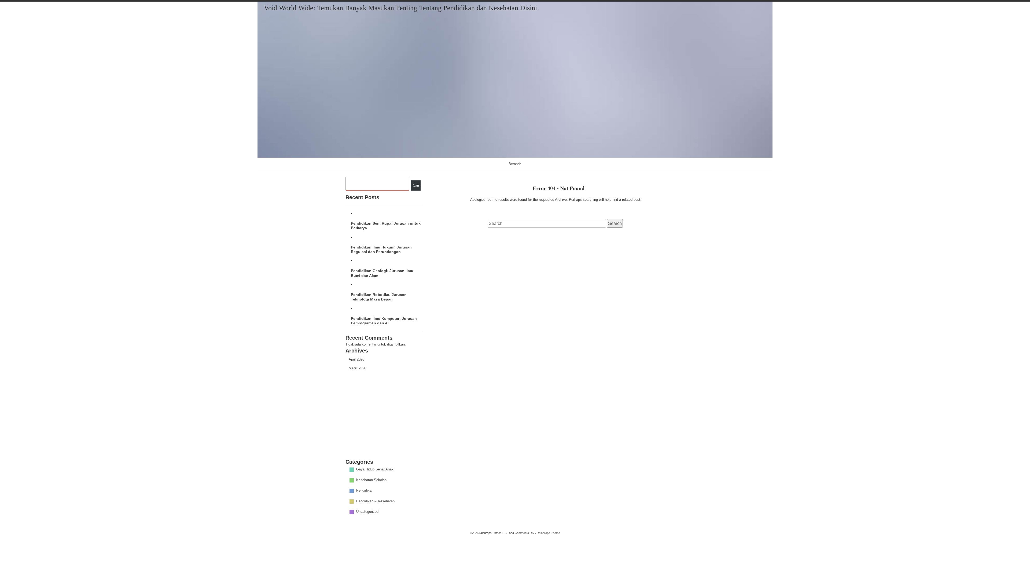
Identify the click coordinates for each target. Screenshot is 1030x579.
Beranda (515, 163)
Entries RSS (500, 533)
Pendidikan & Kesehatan (375, 501)
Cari (416, 185)
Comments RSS (525, 533)
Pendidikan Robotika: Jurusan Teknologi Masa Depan (379, 296)
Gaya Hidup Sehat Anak (374, 469)
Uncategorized (367, 512)
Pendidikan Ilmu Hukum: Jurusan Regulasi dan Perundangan (381, 249)
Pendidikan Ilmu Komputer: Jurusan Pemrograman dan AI (384, 320)
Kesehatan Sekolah (371, 480)
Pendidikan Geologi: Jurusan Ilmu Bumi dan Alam (382, 273)
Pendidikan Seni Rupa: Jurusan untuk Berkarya (386, 225)
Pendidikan (364, 491)
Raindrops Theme (548, 533)
